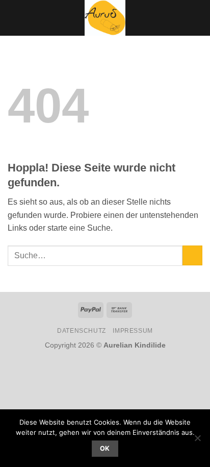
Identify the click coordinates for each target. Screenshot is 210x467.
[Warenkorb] (197, 18)
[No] (197, 441)
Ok (105, 448)
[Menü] (14, 17)
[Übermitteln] (192, 255)
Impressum (133, 330)
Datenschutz (81, 330)
